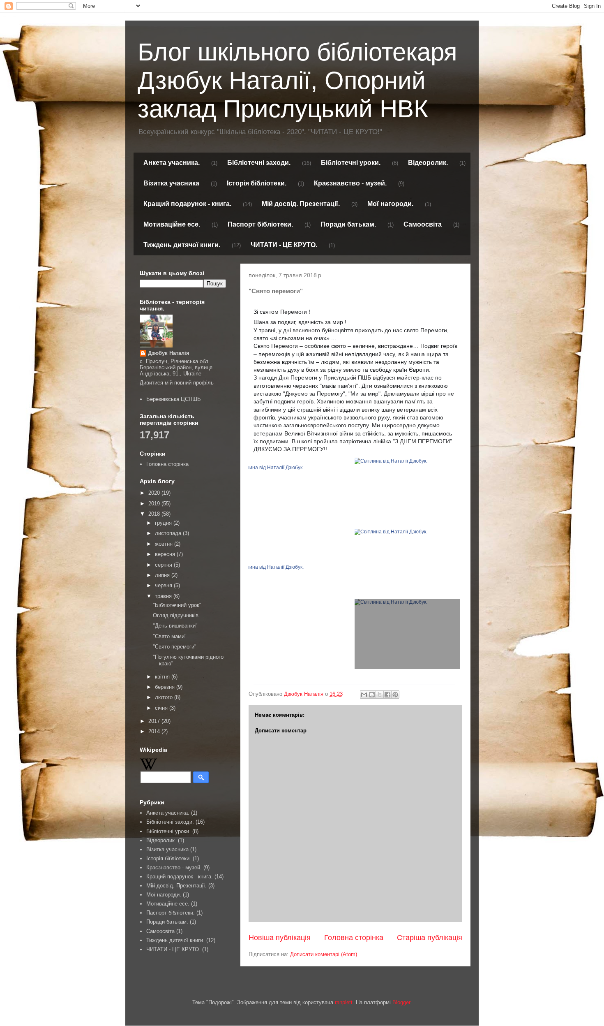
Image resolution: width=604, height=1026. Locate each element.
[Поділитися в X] (380, 694)
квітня (163, 677)
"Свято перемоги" (174, 647)
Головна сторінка (353, 937)
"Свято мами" (170, 636)
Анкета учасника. (171, 162)
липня (163, 575)
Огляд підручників (175, 615)
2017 (154, 721)
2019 (154, 503)
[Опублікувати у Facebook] (387, 694)
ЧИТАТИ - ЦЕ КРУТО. (284, 244)
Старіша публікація (429, 937)
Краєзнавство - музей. (350, 183)
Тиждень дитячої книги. (181, 244)
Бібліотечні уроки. (350, 162)
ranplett (344, 1002)
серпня (164, 565)
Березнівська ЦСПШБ (173, 399)
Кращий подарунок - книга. (187, 203)
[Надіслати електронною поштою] (364, 694)
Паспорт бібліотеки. (260, 224)
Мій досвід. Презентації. (301, 203)
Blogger (401, 1002)
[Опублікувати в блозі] (372, 694)
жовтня (164, 544)
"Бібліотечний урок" (177, 605)
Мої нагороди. (390, 203)
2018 (154, 514)
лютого (164, 697)
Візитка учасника (171, 183)
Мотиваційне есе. (171, 224)
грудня (164, 523)
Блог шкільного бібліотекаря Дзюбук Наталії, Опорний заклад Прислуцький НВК (297, 80)
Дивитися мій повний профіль (177, 383)
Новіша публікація (280, 937)
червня (164, 585)
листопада (169, 533)
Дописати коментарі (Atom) (323, 954)
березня (165, 687)
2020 (154, 493)
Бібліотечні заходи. (258, 162)
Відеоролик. (428, 162)
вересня (166, 554)
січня (162, 708)
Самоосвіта (422, 224)
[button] (257, 676)
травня (164, 596)
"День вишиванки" (175, 626)
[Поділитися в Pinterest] (395, 694)
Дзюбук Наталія (168, 353)
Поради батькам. (348, 224)
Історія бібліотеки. (256, 183)
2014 (154, 731)
